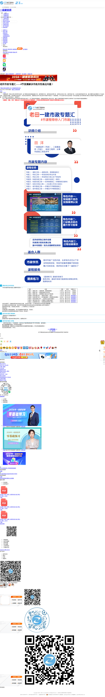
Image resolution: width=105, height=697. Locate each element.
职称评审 (5, 27)
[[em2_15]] (41, 348)
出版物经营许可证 (42, 694)
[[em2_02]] (4, 348)
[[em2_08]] (21, 348)
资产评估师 (6, 25)
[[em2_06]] (15, 348)
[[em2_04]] (10, 348)
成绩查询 (15, 49)
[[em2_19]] (52, 348)
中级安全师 (6, 24)
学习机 (4, 43)
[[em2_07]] (18, 348)
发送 (1, 350)
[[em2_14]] (38, 348)
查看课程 (2, 396)
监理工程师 (6, 22)
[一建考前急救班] (28, 80)
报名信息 (5, 49)
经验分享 (15, 52)
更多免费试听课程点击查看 (7, 478)
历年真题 (10, 52)
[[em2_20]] (55, 348)
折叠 (99, 350)
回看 (1, 471)
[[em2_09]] (24, 348)
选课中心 (5, 30)
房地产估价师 (6, 21)
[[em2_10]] (27, 348)
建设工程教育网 (10, 74)
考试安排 (10, 49)
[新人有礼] (102, 342)
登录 (2, 12)
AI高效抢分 (6, 34)
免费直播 (5, 42)
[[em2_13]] (35, 348)
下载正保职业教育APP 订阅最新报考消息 (10, 88)
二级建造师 (6, 15)
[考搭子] (28, 358)
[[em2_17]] (47, 348)
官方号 (2, 17)
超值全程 (5, 33)
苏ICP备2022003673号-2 (33, 694)
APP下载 (9, 17)
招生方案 (5, 31)
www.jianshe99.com (45, 692)
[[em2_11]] (30, 348)
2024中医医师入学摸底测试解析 (8, 468)
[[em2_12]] (32, 348)
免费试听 (5, 37)
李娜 (4, 450)
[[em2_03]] (7, 348)
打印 (1, 91)
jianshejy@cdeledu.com (68, 694)
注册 (5, 12)
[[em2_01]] (1, 348)
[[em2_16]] (44, 348)
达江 (4, 426)
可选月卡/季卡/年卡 (5, 550)
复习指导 (24, 74)
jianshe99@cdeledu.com (81, 694)
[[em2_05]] (12, 348)
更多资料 (2, 523)
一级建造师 (5, 10)
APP (104, 349)
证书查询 (25, 49)
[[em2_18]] (50, 348)
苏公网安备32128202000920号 (53, 694)
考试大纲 (5, 52)
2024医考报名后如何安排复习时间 (8, 473)
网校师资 (5, 39)
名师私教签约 (6, 36)
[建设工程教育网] (52, 2)
